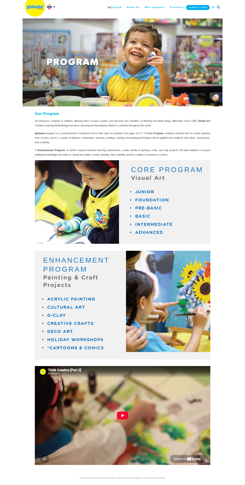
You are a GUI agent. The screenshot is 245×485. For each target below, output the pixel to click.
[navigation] (52, 6)
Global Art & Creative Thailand (110, 478)
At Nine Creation (157, 478)
